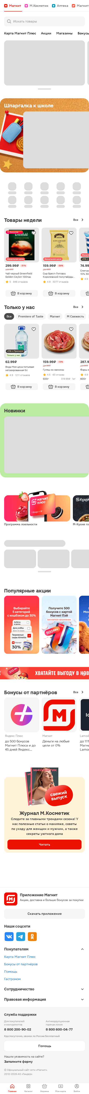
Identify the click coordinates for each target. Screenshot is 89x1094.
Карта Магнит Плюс (20, 957)
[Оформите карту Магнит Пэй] (59, 625)
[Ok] (32, 936)
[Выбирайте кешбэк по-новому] (21, 625)
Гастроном (12, 979)
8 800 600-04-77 (59, 1029)
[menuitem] (12, 1088)
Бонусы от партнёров (21, 964)
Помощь (10, 971)
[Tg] (21, 936)
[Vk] (9, 936)
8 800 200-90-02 (17, 1029)
